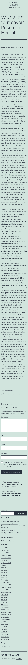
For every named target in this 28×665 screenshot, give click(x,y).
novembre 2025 (6, 558)
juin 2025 (4, 570)
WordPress (19, 659)
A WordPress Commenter (8, 541)
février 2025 (5, 580)
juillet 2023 (4, 624)
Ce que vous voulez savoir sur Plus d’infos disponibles (13, 526)
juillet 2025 (4, 567)
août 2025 (4, 565)
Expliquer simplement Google (10, 521)
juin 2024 (4, 597)
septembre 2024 (6, 592)
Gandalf (5, 392)
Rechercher (4, 510)
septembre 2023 (6, 619)
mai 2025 (4, 572)
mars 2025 (4, 577)
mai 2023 (4, 629)
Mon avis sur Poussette (8, 530)
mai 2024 (4, 599)
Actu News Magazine (11, 655)
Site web (4, 453)
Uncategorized (16, 394)
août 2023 (4, 622)
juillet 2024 (4, 595)
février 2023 (5, 637)
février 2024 (5, 607)
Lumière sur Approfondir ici (9, 524)
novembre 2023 (6, 614)
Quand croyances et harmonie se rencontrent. (11, 533)
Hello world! (22, 541)
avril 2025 (4, 575)
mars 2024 (4, 604)
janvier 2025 (5, 582)
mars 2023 (4, 634)
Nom (3, 435)
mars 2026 (4, 548)
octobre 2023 (5, 617)
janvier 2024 (5, 609)
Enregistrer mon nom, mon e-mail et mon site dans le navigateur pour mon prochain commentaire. (15, 464)
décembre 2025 (6, 555)
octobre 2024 (5, 590)
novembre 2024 (6, 587)
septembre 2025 (6, 563)
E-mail (3, 444)
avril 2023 (4, 632)
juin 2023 (4, 627)
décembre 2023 (6, 612)
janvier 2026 (5, 553)
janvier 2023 (5, 639)
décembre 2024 (6, 585)
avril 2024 (4, 602)
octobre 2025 (5, 560)
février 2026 (5, 550)
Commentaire (5, 417)
